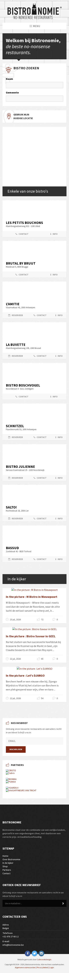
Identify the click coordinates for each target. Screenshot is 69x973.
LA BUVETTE (15, 344)
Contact (6, 873)
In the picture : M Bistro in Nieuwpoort (31, 597)
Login (51, 967)
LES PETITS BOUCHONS (24, 222)
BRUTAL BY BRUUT (21, 263)
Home (5, 855)
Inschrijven (15, 749)
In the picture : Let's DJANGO (25, 675)
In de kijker (8, 862)
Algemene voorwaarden (25, 967)
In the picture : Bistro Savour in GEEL (30, 636)
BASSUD (12, 548)
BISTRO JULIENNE (20, 466)
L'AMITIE (12, 304)
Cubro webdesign (44, 959)
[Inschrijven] (63, 903)
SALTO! (11, 507)
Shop (5, 866)
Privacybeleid (42, 967)
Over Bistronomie (11, 859)
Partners (7, 869)
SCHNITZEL (15, 426)
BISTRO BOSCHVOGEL (23, 385)
